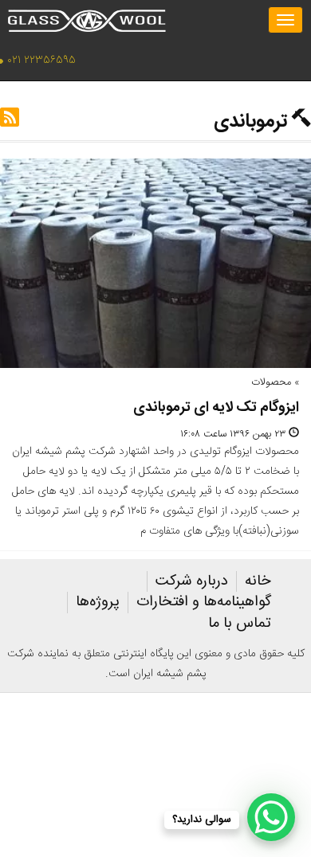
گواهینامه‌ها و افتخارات (203, 602)
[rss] (9, 122)
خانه (258, 581)
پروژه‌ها (98, 602)
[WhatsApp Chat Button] (271, 817)
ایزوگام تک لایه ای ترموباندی (216, 408)
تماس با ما (239, 624)
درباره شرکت (192, 581)
